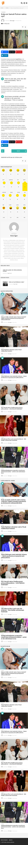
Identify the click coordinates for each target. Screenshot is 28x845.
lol (10, 217)
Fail (25, 192)
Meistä (10, 840)
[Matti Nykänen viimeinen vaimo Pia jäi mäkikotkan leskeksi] (14, 336)
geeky (24, 180)
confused (11, 180)
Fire (3, 205)
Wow (24, 205)
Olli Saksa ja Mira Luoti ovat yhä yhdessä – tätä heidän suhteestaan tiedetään (13, 439)
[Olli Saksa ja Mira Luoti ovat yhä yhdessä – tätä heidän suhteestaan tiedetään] (14, 425)
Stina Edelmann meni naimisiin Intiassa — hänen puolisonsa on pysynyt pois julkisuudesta (14, 377)
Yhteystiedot (4, 840)
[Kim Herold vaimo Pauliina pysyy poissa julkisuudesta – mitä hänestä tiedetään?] (14, 394)
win (24, 217)
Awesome (4, 192)
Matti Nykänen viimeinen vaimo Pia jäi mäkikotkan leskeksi (11, 350)
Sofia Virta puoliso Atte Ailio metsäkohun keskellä (12, 270)
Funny (10, 205)
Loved (17, 205)
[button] (22, 3)
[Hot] (2, 294)
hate (3, 180)
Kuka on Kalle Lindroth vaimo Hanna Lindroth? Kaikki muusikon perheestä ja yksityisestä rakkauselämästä (13, 318)
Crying (18, 192)
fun (18, 180)
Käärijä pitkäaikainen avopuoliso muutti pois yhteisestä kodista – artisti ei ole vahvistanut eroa (13, 471)
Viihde (3, 12)
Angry (11, 192)
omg (17, 217)
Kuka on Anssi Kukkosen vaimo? (16, 282)
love (4, 217)
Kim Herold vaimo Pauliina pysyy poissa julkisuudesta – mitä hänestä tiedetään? (11, 408)
